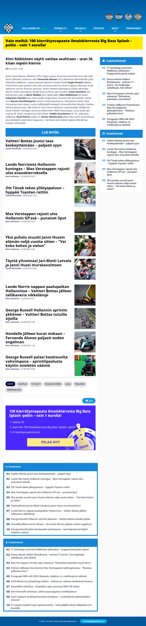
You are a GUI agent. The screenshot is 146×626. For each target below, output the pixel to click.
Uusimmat (15, 466)
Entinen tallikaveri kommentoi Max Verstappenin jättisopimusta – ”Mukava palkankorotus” (51, 569)
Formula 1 (60, 28)
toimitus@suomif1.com (93, 621)
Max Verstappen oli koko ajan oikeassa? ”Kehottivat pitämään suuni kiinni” (51, 562)
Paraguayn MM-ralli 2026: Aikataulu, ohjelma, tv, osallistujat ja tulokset (49, 576)
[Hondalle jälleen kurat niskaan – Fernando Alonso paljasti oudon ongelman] (85, 342)
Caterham (22, 384)
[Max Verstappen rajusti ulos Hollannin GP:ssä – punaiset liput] (85, 222)
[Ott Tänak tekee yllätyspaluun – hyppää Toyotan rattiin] (85, 196)
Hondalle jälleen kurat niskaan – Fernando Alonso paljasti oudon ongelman (35, 338)
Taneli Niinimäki (13, 148)
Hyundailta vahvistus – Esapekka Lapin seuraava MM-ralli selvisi (45, 586)
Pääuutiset (80, 384)
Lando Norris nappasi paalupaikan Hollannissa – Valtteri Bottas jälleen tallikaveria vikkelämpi (38, 291)
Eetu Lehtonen (12, 176)
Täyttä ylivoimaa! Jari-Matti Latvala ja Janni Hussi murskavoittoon (38, 262)
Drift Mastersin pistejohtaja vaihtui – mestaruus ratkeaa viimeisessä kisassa (52, 581)
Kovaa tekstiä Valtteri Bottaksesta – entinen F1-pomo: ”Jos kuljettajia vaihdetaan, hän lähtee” (47, 556)
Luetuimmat (16, 542)
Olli (7, 68)
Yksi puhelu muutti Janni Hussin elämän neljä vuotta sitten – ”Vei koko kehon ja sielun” (36, 241)
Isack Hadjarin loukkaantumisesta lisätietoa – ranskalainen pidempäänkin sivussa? (50, 598)
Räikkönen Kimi (14, 389)
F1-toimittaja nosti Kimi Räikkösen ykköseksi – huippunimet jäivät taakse (50, 549)
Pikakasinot (133, 28)
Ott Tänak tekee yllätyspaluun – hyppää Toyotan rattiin (35, 190)
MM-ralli (80, 28)
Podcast (99, 28)
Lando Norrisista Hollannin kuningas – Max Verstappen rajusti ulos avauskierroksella (38, 168)
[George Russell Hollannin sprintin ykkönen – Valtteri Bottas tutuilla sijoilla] (85, 318)
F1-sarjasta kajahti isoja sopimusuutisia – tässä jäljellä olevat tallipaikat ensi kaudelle (51, 606)
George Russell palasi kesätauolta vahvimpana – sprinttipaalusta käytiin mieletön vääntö (37, 361)
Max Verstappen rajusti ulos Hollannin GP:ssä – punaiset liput (36, 216)
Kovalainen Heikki (53, 384)
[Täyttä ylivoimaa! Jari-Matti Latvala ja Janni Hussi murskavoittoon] (85, 269)
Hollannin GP (34, 28)
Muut (115, 28)
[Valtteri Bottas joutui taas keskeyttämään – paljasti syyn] (85, 149)
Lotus (68, 384)
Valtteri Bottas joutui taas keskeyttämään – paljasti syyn (34, 143)
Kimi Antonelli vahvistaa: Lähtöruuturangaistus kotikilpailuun (44, 591)
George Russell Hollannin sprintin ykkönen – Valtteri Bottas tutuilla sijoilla (36, 314)
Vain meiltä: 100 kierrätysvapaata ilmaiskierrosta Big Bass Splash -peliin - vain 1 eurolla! (68, 43)
